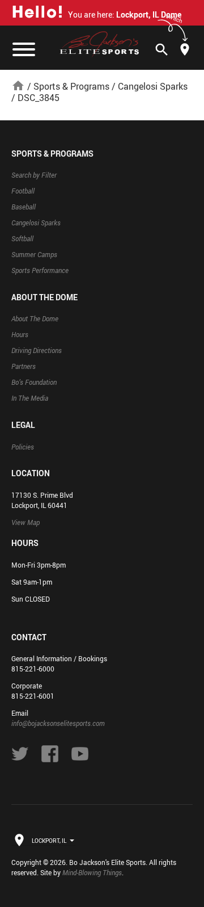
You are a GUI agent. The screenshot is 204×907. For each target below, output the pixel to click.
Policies (22, 446)
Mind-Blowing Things (92, 872)
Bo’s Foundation (34, 382)
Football (23, 190)
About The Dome (34, 318)
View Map (25, 522)
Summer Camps (34, 254)
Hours (19, 334)
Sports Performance (40, 270)
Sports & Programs (71, 86)
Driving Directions (36, 350)
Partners (23, 366)
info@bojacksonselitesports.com (58, 723)
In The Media (29, 397)
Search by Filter (34, 174)
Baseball (23, 206)
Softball (22, 238)
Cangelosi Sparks (153, 86)
